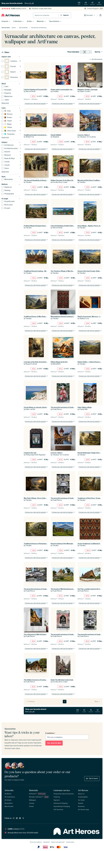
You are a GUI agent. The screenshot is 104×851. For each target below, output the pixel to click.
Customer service (62, 790)
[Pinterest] (17, 818)
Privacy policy (70, 842)
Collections (17, 21)
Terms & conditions (36, 842)
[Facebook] (20, 818)
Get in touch (93, 778)
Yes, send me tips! (54, 743)
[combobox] (46, 15)
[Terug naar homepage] (11, 15)
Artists (29, 21)
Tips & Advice (54, 21)
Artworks (5, 21)
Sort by (97, 52)
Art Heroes (83, 790)
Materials (40, 21)
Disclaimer (46, 842)
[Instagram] (13, 818)
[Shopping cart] (100, 15)
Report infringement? (57, 842)
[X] (23, 818)
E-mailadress (50, 733)
